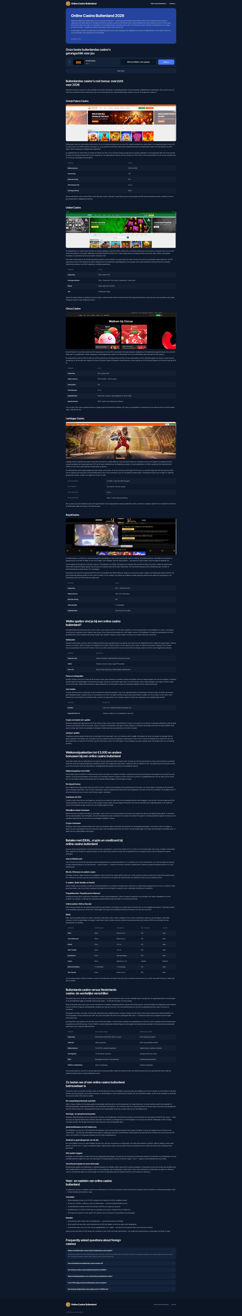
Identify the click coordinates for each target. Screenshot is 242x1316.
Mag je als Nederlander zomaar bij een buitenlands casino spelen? (90, 1250)
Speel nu (166, 62)
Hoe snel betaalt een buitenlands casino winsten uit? (85, 1263)
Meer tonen (121, 71)
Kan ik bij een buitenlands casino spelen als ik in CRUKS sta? (88, 1289)
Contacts (172, 3)
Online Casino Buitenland (158, 3)
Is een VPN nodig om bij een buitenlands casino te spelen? (87, 1283)
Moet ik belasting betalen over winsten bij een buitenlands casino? (90, 1276)
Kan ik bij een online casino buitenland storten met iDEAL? (87, 1270)
